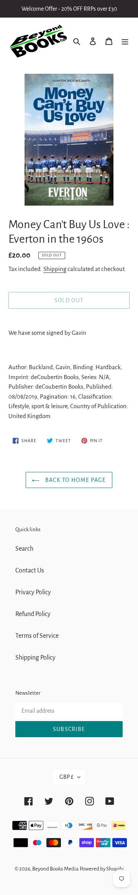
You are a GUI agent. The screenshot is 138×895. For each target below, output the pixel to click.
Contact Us (29, 570)
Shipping (54, 269)
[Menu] (125, 41)
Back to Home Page (74, 480)
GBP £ (66, 777)
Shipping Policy (35, 657)
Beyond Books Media (55, 869)
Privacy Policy (33, 592)
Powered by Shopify (101, 869)
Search (24, 548)
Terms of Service (37, 635)
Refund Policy (33, 614)
